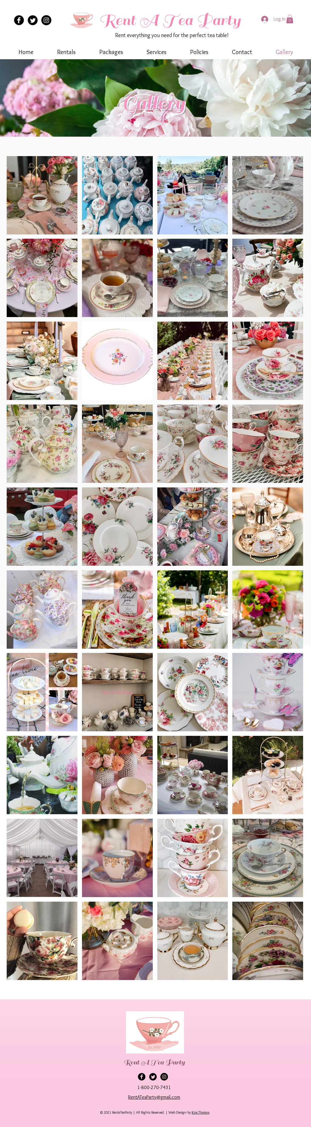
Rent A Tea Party (170, 20)
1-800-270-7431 (154, 1087)
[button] (289, 19)
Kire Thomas (200, 1112)
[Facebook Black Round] (19, 20)
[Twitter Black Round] (33, 20)
